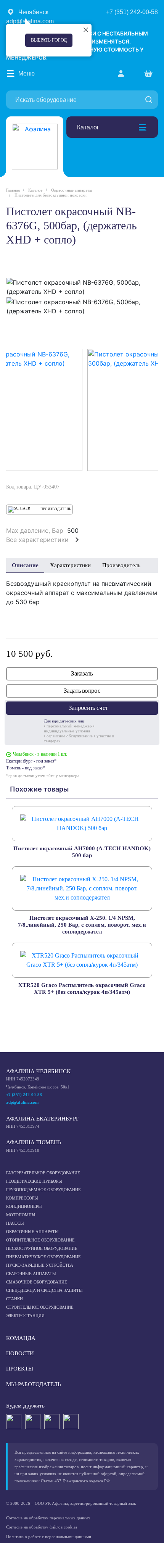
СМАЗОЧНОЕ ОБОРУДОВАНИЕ (36, 1282)
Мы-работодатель (33, 1384)
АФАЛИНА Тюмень (33, 1142)
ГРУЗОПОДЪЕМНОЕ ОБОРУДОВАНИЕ (43, 1189)
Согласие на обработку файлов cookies (41, 1527)
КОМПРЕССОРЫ (22, 1198)
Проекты (19, 1369)
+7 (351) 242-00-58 (24, 1094)
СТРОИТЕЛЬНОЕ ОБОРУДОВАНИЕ (40, 1307)
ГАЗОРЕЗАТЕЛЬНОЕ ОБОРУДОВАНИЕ (43, 1173)
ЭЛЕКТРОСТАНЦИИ (25, 1315)
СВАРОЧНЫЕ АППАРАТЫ (31, 1273)
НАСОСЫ (15, 1223)
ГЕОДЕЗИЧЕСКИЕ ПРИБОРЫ (34, 1181)
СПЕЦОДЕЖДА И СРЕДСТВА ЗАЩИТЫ (44, 1290)
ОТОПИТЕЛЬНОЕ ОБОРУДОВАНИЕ (40, 1240)
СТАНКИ (14, 1298)
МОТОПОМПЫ (20, 1214)
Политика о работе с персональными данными (48, 1536)
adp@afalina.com (22, 1102)
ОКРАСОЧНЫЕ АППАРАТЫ (32, 1231)
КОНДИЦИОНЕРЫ (24, 1206)
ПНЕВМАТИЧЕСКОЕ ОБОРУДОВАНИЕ (43, 1256)
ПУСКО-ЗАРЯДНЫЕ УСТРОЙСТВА (39, 1265)
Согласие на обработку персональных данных (48, 1518)
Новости (20, 1353)
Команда (20, 1338)
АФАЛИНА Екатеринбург (42, 1119)
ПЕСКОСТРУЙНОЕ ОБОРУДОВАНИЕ (41, 1248)
